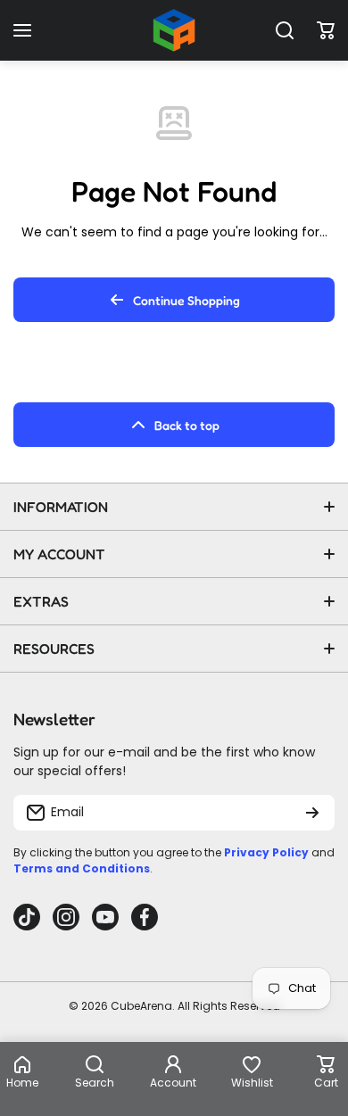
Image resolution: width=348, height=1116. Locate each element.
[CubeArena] (174, 30)
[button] (326, 30)
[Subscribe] (312, 813)
